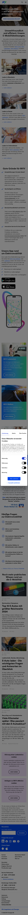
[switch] (24, 463)
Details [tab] (14, 433)
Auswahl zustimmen (14, 482)
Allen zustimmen (14, 478)
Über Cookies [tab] (22, 433)
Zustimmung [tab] (5, 433)
